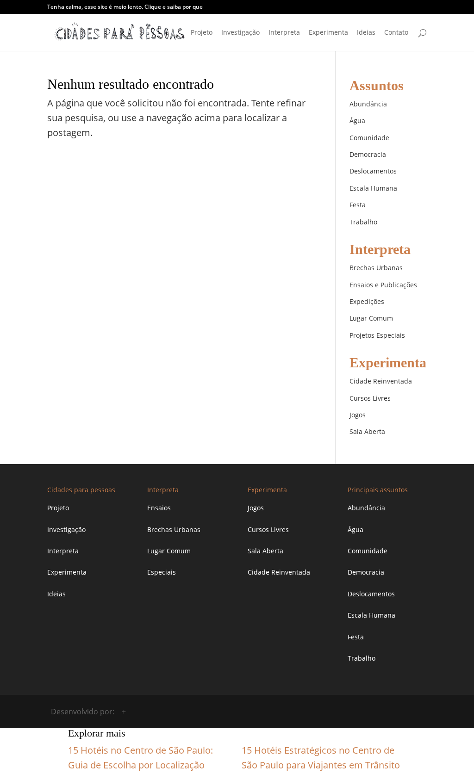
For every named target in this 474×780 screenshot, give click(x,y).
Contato (396, 33)
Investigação (240, 33)
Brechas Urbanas (376, 267)
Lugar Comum (371, 318)
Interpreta (284, 33)
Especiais (161, 572)
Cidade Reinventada (380, 381)
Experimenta (328, 33)
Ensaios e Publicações (383, 284)
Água (357, 120)
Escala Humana (373, 188)
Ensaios (159, 507)
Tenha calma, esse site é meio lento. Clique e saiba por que (125, 7)
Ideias (366, 33)
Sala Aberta (367, 431)
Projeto (201, 33)
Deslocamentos (373, 171)
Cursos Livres (370, 398)
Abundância (368, 103)
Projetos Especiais (377, 335)
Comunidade (369, 137)
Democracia (367, 154)
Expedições (366, 301)
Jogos (357, 414)
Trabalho (363, 221)
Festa (357, 204)
